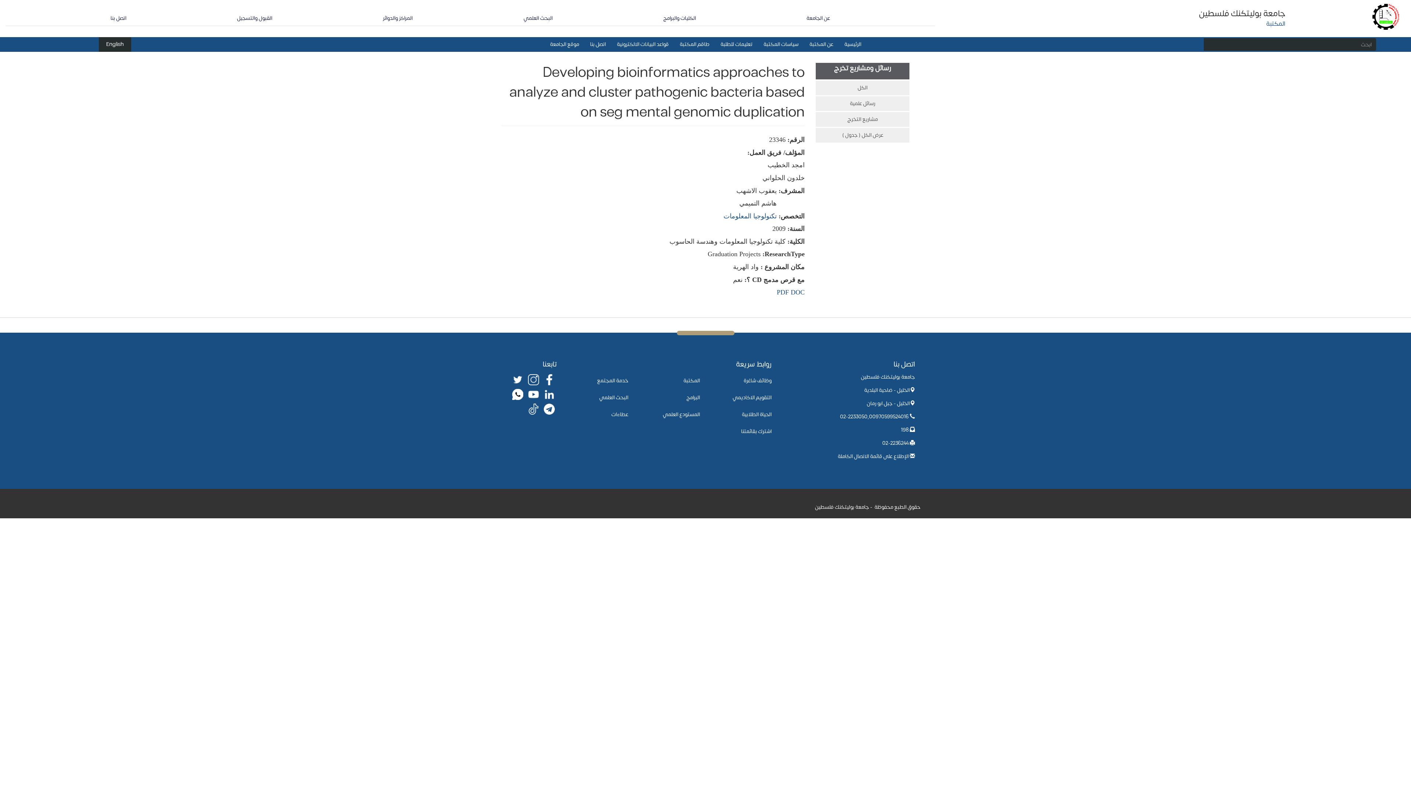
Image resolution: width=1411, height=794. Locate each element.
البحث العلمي (538, 18)
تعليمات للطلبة (737, 44)
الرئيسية (852, 44)
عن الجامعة (818, 18)
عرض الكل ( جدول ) (862, 135)
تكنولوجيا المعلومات (750, 216)
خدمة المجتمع (612, 380)
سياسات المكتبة (781, 44)
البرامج (693, 397)
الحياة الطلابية (757, 414)
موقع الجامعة (564, 44)
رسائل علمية (862, 103)
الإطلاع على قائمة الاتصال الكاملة (873, 456)
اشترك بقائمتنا (756, 431)
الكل (863, 87)
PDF (783, 292)
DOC (798, 292)
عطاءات (619, 414)
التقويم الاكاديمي (752, 397)
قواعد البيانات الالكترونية (643, 44)
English (115, 44)
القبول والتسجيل (254, 18)
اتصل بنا (118, 18)
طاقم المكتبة (695, 44)
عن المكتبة (821, 44)
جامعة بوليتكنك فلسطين (1242, 13)
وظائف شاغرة (758, 380)
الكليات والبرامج (679, 18)
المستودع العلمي (681, 414)
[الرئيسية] (1386, 16)
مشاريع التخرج (862, 119)
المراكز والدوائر (398, 18)
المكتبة (691, 380)
